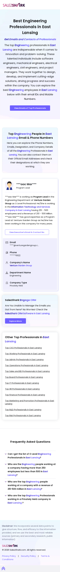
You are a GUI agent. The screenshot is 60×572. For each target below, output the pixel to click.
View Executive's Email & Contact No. (27, 232)
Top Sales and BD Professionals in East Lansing (27, 371)
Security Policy (28, 556)
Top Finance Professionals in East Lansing (25, 394)
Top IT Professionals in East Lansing (22, 383)
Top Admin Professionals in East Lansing (24, 359)
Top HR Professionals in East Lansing (22, 389)
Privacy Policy (9, 556)
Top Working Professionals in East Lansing (25, 353)
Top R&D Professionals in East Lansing (23, 409)
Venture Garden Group (21, 265)
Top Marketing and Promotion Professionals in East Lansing (29, 402)
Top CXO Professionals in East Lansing (23, 347)
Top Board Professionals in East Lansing (24, 377)
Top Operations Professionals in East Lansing (26, 365)
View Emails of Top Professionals (30, 108)
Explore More (15, 321)
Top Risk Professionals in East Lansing (23, 415)
